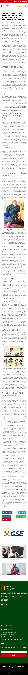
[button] (25, 6)
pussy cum (18, 238)
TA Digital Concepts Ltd (17, 672)
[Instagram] (5, 600)
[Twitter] (7, 600)
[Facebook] (2, 600)
